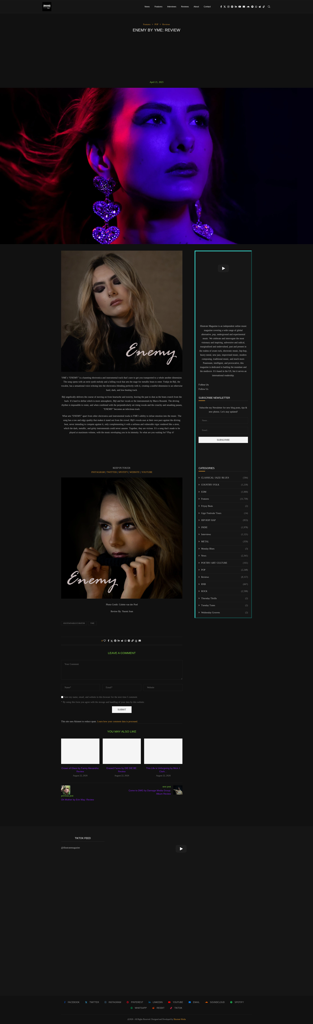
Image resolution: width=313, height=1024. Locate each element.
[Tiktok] (264, 6)
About (196, 7)
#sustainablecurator (74, 623)
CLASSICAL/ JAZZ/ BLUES (224, 477)
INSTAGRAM (98, 472)
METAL (224, 541)
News (147, 7)
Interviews (171, 7)
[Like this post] (105, 641)
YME (92, 623)
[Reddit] (260, 6)
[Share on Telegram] (129, 641)
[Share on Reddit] (122, 641)
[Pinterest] (232, 6)
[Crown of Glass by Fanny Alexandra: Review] (80, 751)
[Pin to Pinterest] (115, 641)
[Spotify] (252, 6)
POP (224, 570)
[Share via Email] (140, 641)
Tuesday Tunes (224, 605)
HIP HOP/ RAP (224, 520)
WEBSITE (135, 472)
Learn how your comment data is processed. (117, 721)
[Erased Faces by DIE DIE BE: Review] (122, 751)
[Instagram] (228, 6)
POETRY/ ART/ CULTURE (224, 563)
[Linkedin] (236, 6)
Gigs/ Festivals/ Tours (224, 513)
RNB (224, 584)
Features (158, 7)
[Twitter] (225, 6)
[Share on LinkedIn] (119, 641)
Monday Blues (224, 549)
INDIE (224, 527)
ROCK (224, 591)
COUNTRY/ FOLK (224, 485)
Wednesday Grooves (224, 612)
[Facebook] (221, 6)
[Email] (244, 6)
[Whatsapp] (256, 6)
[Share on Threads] (136, 641)
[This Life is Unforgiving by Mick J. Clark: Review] (163, 751)
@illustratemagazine (70, 847)
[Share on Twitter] (112, 641)
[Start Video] (223, 268)
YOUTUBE (147, 472)
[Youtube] (239, 6)
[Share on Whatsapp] (126, 641)
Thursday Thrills (224, 598)
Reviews (185, 7)
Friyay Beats (224, 506)
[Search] (269, 6)
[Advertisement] (156, 56)
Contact (207, 7)
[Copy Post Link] (132, 641)
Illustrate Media (180, 1019)
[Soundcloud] (248, 6)
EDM (224, 492)
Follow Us (203, 389)
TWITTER (111, 472)
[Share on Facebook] (108, 641)
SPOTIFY (123, 472)
